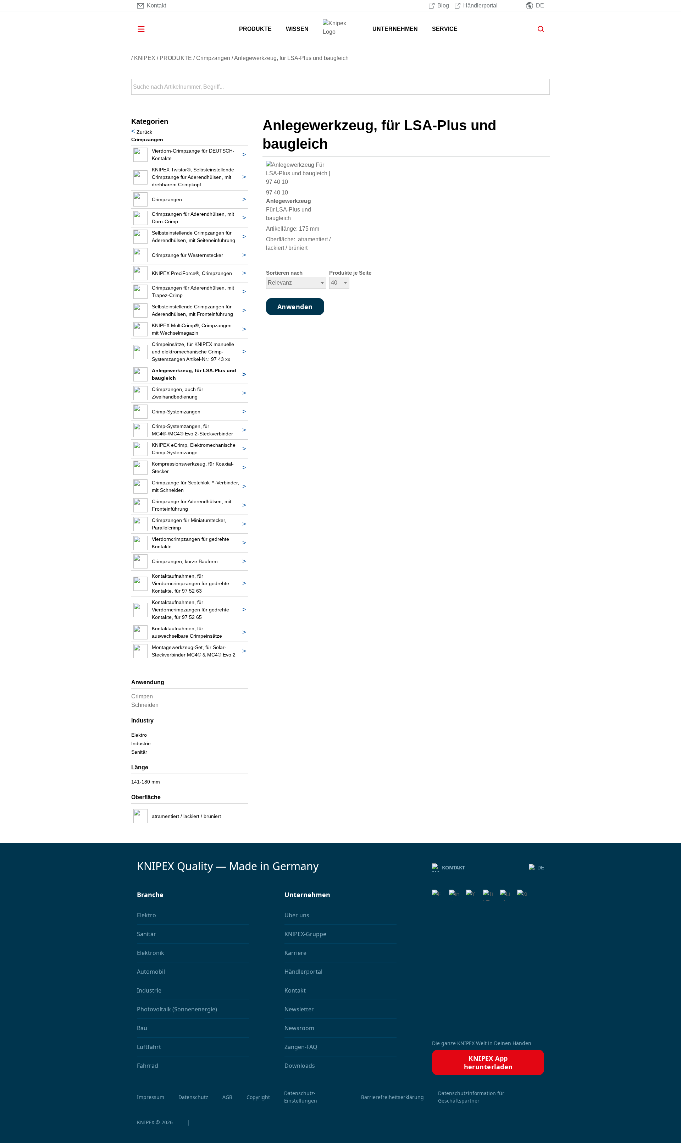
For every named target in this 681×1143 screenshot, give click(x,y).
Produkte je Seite (350, 273)
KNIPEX (144, 58)
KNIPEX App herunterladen (488, 1062)
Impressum (150, 1097)
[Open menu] (151, 29)
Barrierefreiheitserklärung (392, 1097)
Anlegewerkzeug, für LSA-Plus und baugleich (291, 58)
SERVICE (445, 29)
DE (540, 867)
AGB (227, 1097)
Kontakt (453, 867)
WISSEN (297, 29)
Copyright (258, 1097)
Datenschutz (193, 1097)
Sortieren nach (284, 273)
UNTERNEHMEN (395, 29)
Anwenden (543, 87)
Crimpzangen (213, 58)
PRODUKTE (255, 29)
